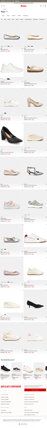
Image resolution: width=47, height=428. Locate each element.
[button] (45, 6)
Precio (9, 19)
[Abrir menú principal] (1, 6)
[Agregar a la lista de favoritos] (23, 22)
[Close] (45, 418)
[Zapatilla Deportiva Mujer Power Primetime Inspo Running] (5, 367)
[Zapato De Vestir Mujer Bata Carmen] (12, 134)
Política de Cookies (28, 410)
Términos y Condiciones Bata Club (31, 401)
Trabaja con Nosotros (5, 404)
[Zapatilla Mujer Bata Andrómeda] (39, 367)
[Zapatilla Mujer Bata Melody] (12, 99)
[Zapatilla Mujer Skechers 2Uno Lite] (12, 65)
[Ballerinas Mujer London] (12, 235)
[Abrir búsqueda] (4, 6)
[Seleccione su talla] (22, 48)
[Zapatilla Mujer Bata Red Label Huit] (12, 334)
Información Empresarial (6, 401)
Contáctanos (3, 410)
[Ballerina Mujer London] (12, 168)
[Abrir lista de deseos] (43, 6)
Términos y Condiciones (29, 399)
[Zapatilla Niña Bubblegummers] (12, 201)
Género (21, 19)
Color (13, 19)
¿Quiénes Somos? (4, 397)
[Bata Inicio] (23, 6)
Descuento (35, 19)
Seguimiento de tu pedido (6, 412)
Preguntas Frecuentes (29, 404)
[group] (23, 12)
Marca (17, 19)
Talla (5, 19)
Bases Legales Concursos (29, 414)
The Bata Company (5, 399)
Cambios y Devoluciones (29, 397)
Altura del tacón (28, 19)
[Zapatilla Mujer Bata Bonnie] (12, 301)
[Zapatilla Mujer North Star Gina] (28, 367)
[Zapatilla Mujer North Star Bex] (16, 367)
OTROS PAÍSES (24, 424)
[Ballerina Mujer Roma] (12, 32)
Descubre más (35, 390)
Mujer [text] (4, 9)
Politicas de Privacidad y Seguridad (31, 412)
